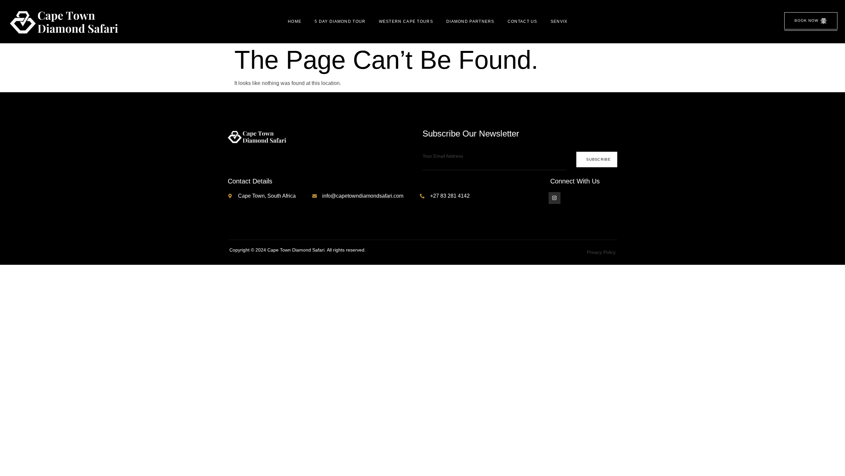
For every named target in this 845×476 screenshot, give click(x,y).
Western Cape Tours (406, 21)
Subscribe (598, 159)
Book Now (806, 20)
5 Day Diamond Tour (340, 21)
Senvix (559, 21)
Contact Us (522, 21)
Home (294, 21)
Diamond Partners (470, 21)
